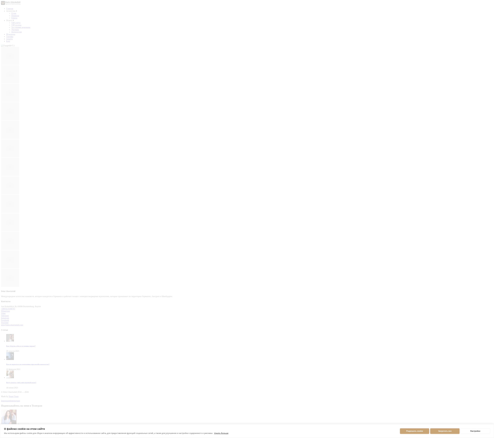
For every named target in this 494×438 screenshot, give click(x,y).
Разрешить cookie (414, 431)
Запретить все (445, 431)
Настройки (475, 431)
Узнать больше (221, 433)
